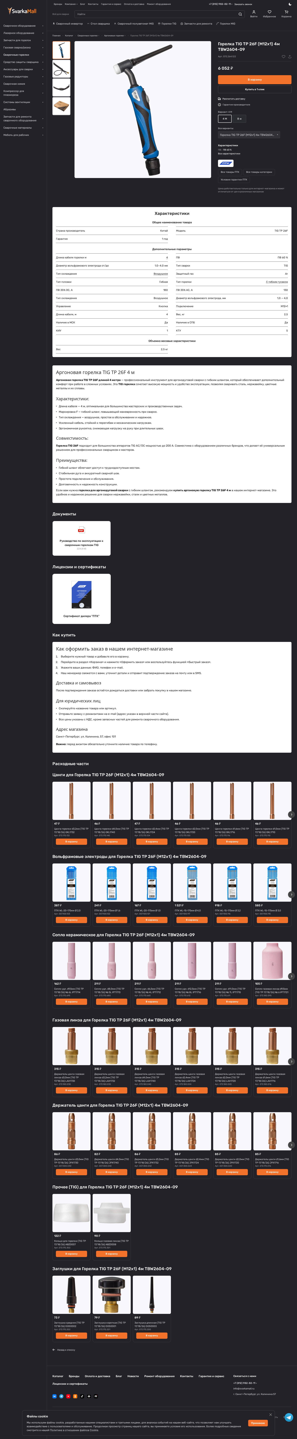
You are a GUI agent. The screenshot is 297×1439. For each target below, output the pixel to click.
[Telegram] (61, 1396)
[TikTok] (82, 1396)
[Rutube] (96, 1396)
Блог (119, 1376)
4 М (225, 118)
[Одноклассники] (75, 1396)
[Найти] (240, 14)
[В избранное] (283, 56)
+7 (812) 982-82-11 (220, 4)
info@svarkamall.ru (243, 1388)
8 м (239, 118)
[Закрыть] (270, 1414)
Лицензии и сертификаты (70, 1383)
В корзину (255, 79)
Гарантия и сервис (211, 1376)
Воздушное (161, 273)
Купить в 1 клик (255, 89)
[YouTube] (68, 1396)
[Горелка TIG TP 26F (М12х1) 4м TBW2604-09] (143, 109)
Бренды (74, 1376)
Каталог (57, 1376)
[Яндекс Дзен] (89, 1396)
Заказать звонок (243, 4)
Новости (133, 1376)
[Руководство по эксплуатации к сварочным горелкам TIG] (81, 538)
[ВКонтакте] (54, 1396)
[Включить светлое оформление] (290, 4)
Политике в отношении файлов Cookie (74, 1430)
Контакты (186, 1376)
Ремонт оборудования (159, 1376)
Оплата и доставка (97, 1376)
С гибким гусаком (277, 281)
